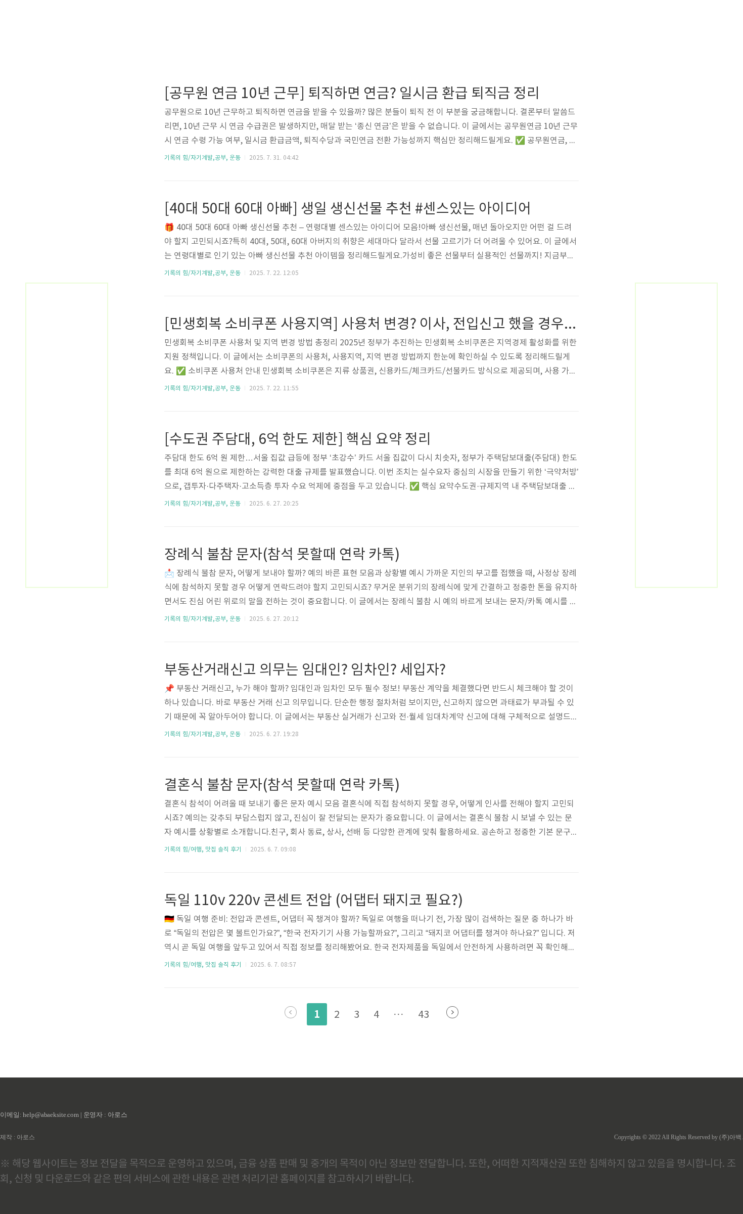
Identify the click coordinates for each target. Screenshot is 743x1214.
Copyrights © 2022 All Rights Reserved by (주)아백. (678, 1137)
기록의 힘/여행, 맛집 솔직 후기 (203, 849)
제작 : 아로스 (17, 1137)
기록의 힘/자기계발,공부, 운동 (202, 158)
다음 (452, 1012)
